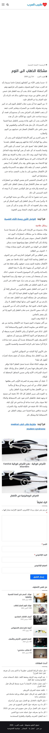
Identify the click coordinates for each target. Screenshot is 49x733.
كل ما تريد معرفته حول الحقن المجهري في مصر (27, 704)
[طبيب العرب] (37, 4)
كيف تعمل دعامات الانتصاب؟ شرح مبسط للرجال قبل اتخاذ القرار (26, 685)
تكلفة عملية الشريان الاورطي (34, 690)
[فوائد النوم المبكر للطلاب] (40, 609)
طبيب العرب (41, 76)
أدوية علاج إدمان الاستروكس (21, 627)
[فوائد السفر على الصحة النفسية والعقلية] (40, 597)
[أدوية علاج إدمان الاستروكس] (40, 631)
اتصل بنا (32, 728)
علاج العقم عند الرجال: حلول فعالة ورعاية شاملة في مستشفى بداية (26, 695)
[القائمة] (3, 5)
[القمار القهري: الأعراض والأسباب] (40, 642)
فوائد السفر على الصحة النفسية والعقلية (19, 596)
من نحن (39, 728)
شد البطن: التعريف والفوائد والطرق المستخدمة (28, 716)
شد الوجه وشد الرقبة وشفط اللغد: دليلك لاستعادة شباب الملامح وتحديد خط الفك (24, 678)
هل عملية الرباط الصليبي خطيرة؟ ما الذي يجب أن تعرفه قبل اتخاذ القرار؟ (24, 672)
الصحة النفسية (33, 64)
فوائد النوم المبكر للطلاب (22, 605)
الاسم (44, 544)
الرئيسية (42, 64)
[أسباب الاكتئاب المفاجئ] (40, 620)
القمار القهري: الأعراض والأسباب (20, 639)
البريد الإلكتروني (40, 554)
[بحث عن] (7, 5)
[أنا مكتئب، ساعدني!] (40, 653)
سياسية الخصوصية (13, 728)
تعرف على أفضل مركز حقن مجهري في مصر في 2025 (24, 708)
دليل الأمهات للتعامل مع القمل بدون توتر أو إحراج (27, 700)
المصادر (24, 728)
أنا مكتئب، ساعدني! (24, 650)
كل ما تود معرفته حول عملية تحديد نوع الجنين (28, 712)
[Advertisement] (24, 37)
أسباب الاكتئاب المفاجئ (23, 616)
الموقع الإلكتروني (40, 565)
